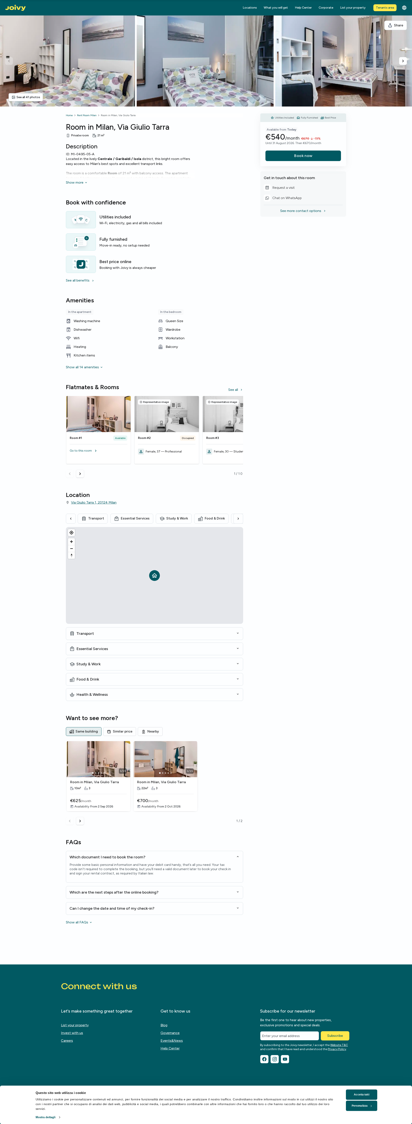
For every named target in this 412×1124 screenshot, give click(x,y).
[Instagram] (274, 1059)
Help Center (303, 7)
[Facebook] (264, 1059)
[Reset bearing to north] (71, 555)
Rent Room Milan (87, 115)
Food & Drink (215, 518)
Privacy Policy (337, 1049)
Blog (164, 1025)
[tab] (83, 731)
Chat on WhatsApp (283, 198)
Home (69, 115)
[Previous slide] (9, 61)
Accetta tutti (361, 1094)
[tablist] (154, 731)
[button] (98, 451)
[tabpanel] (154, 783)
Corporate (326, 7)
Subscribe (335, 1036)
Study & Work (177, 518)
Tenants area (385, 7)
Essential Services (135, 518)
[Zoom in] (71, 541)
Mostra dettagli (46, 1117)
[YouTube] (285, 1059)
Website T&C (339, 1045)
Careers (67, 1041)
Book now (303, 155)
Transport (96, 518)
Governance (170, 1033)
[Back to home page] (15, 8)
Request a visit (279, 188)
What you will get (276, 7)
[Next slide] (403, 61)
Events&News (172, 1041)
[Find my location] (71, 532)
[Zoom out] (71, 548)
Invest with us (72, 1033)
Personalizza (360, 1105)
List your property (353, 7)
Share (398, 25)
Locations (250, 7)
